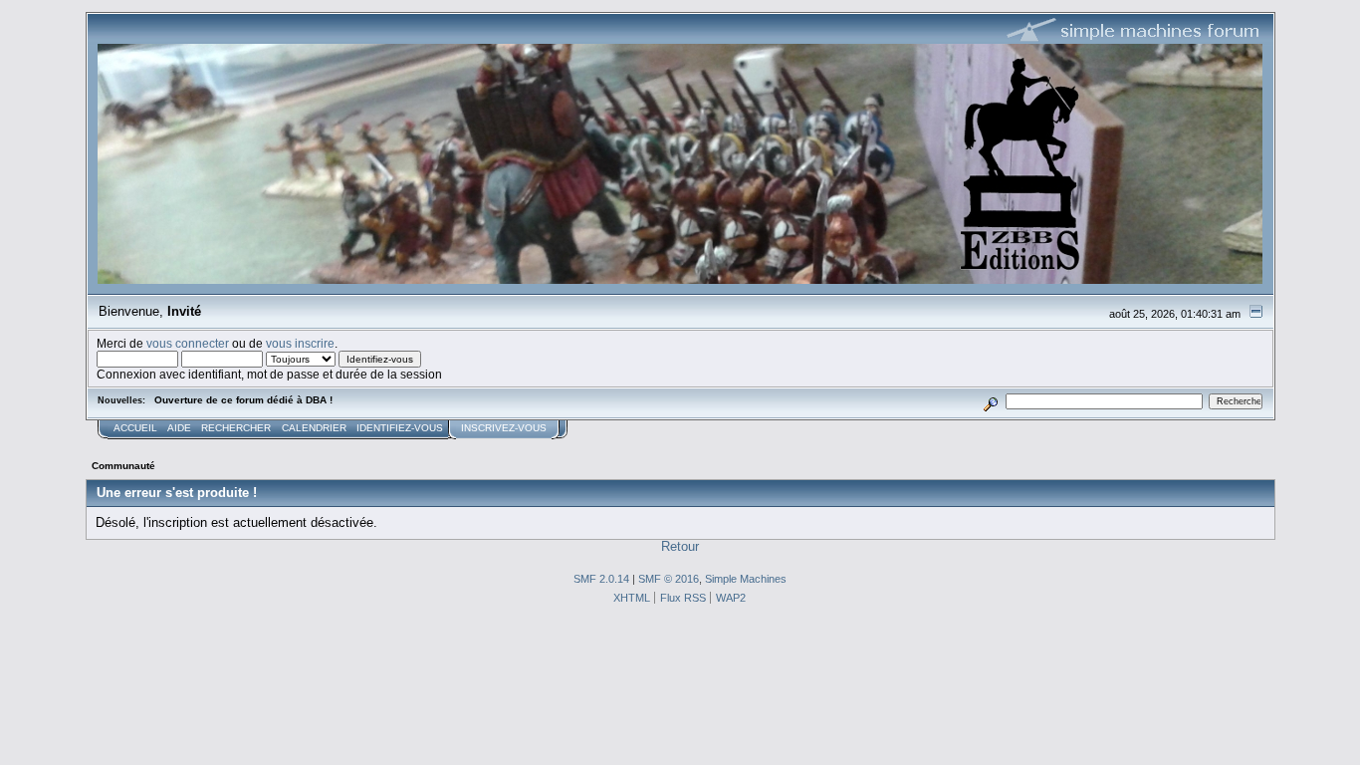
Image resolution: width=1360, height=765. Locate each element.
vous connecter (187, 343)
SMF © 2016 (668, 579)
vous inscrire (300, 343)
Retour (680, 546)
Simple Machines (746, 579)
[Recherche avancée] (990, 400)
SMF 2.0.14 (601, 579)
